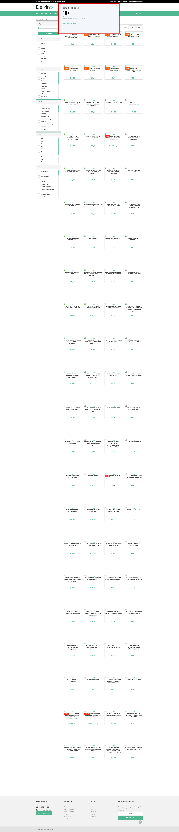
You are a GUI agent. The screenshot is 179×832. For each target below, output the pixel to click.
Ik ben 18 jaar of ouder (69, 23)
